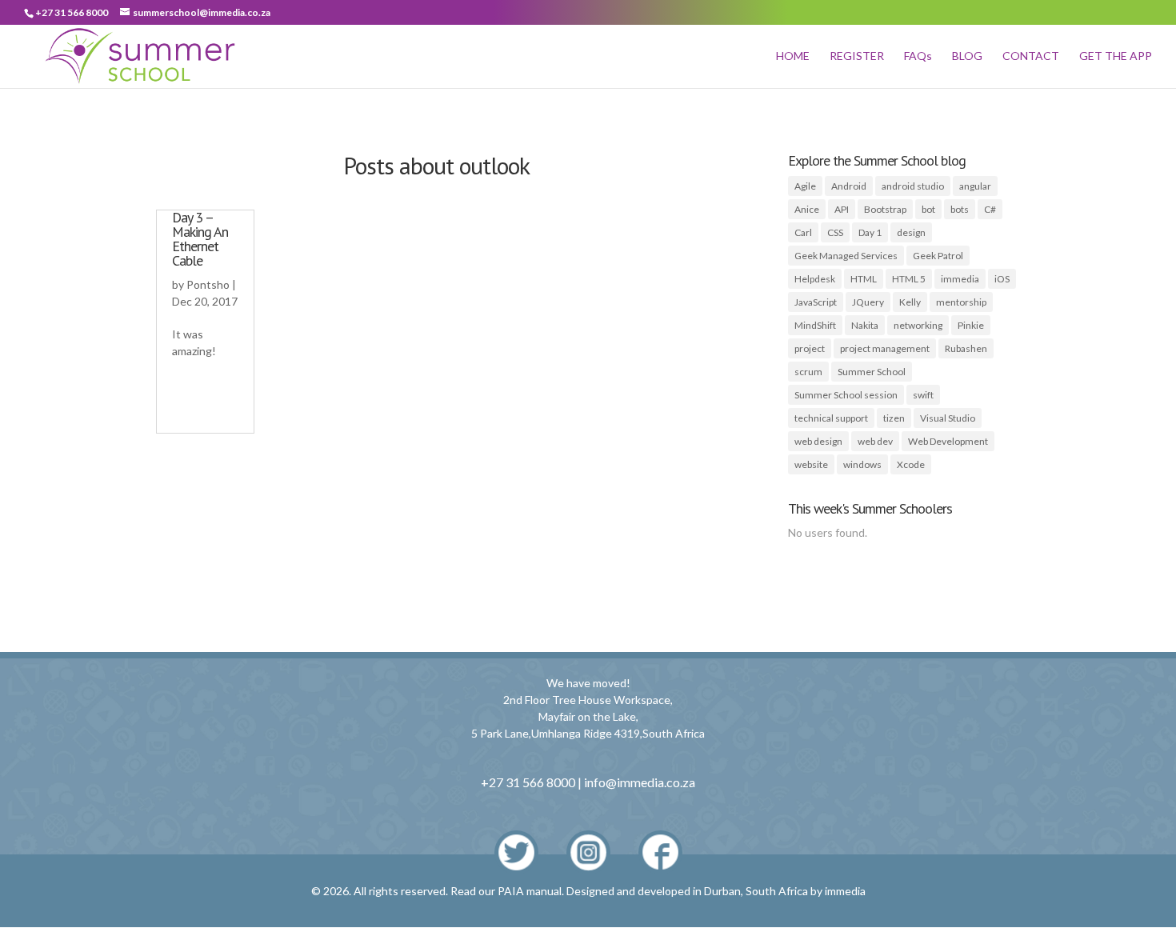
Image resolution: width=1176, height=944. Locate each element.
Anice (806, 209)
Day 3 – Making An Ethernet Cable (200, 239)
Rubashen (966, 348)
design (911, 232)
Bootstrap (885, 209)
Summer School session (846, 395)
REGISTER (857, 56)
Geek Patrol (938, 256)
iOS (1002, 279)
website (811, 464)
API (841, 209)
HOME (793, 56)
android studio (913, 186)
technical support (831, 418)
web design (818, 441)
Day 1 (870, 232)
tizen (894, 418)
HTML (863, 279)
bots (959, 209)
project (809, 348)
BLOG (967, 56)
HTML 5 (909, 279)
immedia (960, 279)
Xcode (911, 464)
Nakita (864, 325)
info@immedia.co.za (639, 782)
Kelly (910, 302)
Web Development (948, 441)
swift (923, 395)
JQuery (868, 302)
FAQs (918, 56)
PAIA (511, 891)
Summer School (872, 372)
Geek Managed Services (846, 256)
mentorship (961, 302)
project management (885, 348)
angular (975, 186)
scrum (808, 372)
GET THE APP (1115, 56)
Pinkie (971, 325)
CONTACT (1030, 56)
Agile (805, 186)
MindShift (815, 325)
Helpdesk (814, 279)
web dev (875, 441)
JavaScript (815, 302)
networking (918, 325)
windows (862, 464)
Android (848, 186)
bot (928, 209)
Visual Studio (947, 418)
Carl (803, 232)
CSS (835, 232)
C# (990, 209)
